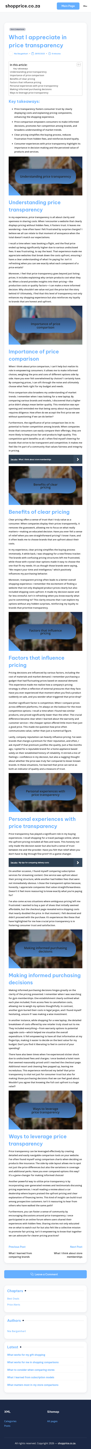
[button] (68, 6)
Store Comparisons (17, 29)
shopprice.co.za (22, 6)
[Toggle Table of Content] (77, 64)
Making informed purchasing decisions (31, 89)
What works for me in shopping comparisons (33, 1362)
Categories (10, 1421)
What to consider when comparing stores (30, 1369)
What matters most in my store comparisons (32, 1384)
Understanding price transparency (28, 71)
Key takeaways (20, 68)
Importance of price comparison (27, 75)
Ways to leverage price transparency (29, 92)
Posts (7, 1425)
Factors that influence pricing (25, 82)
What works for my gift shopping (26, 1354)
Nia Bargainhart (16, 1331)
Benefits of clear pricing (22, 78)
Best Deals (13, 1298)
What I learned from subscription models (30, 1377)
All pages (52, 1421)
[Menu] (85, 6)
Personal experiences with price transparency (34, 85)
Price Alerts (13, 1304)
